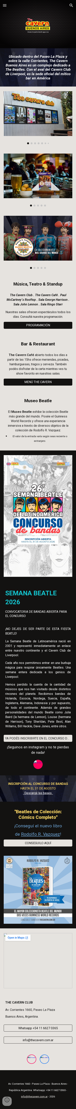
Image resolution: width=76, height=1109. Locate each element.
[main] (38, 67)
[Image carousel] (38, 117)
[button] (4, 5)
